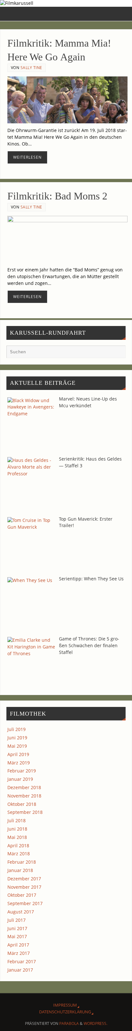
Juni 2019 (17, 738)
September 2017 (25, 903)
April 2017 (18, 945)
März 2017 (18, 953)
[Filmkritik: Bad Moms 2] (67, 239)
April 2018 (18, 845)
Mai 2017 (17, 936)
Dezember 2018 (24, 787)
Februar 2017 (21, 961)
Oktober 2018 (21, 804)
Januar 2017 (20, 970)
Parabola (69, 1023)
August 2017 (20, 912)
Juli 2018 (16, 820)
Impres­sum (65, 1005)
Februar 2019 (21, 771)
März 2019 (18, 763)
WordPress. (95, 1023)
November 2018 (24, 796)
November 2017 (24, 887)
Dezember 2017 (24, 879)
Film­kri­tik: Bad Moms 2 (57, 196)
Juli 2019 (16, 729)
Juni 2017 (17, 928)
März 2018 (18, 853)
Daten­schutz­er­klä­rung (65, 1012)
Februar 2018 (21, 862)
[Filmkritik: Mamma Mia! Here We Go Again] (67, 99)
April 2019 (18, 754)
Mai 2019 (17, 746)
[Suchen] (117, 353)
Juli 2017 (16, 920)
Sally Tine (31, 67)
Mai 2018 (17, 837)
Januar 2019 (20, 779)
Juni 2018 (17, 829)
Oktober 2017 (21, 895)
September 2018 (25, 812)
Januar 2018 (20, 870)
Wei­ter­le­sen (27, 157)
